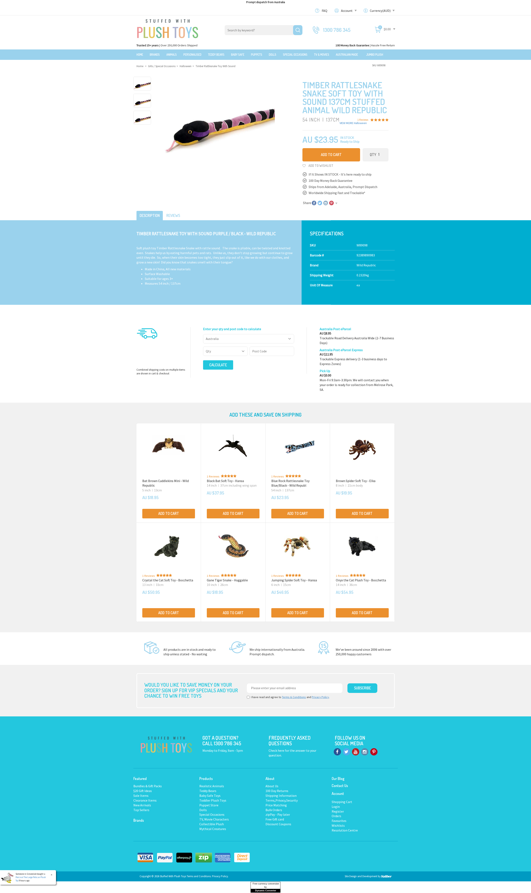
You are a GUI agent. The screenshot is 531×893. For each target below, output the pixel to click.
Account (347, 11)
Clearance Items (145, 800)
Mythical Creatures (212, 829)
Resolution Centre (345, 830)
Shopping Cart (342, 802)
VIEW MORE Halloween (353, 123)
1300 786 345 (337, 30)
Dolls (272, 54)
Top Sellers (141, 810)
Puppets (256, 54)
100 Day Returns (277, 791)
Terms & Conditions (294, 697)
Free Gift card (275, 819)
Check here (277, 750)
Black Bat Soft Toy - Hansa (225, 481)
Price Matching (276, 805)
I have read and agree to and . (290, 697)
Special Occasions (295, 54)
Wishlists (338, 825)
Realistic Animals (211, 786)
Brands (155, 54)
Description (150, 215)
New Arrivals (142, 805)
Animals (171, 54)
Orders (336, 816)
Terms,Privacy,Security (282, 800)
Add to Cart (331, 154)
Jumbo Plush (374, 54)
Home (139, 54)
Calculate (218, 365)
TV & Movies (321, 54)
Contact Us (340, 785)
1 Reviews (213, 476)
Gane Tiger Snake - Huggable (227, 580)
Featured (140, 778)
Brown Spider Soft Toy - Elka (355, 481)
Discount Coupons (278, 824)
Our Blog (338, 778)
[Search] (297, 30)
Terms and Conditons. (199, 876)
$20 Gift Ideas (142, 791)
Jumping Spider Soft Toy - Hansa (294, 580)
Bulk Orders (274, 810)
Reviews (173, 215)
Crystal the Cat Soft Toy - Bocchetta (167, 580)
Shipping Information (281, 795)
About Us (272, 786)
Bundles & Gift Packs (147, 786)
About (270, 778)
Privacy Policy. (220, 876)
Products (206, 778)
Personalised (192, 54)
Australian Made (347, 54)
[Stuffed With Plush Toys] (167, 27)
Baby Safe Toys (209, 795)
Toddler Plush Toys (212, 800)
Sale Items (141, 795)
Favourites (339, 821)
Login (336, 806)
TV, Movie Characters (214, 819)
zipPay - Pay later (278, 814)
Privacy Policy (320, 697)
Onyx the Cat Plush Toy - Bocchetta (361, 580)
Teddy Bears (216, 54)
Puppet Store (208, 805)
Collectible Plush (211, 824)
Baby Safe (237, 54)
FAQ (324, 11)
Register (338, 811)
